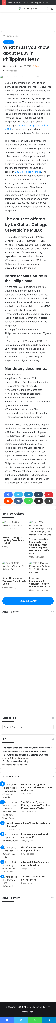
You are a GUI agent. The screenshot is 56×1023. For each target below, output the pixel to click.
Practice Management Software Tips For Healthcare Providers (41, 582)
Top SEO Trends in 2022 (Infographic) (33, 878)
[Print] (48, 501)
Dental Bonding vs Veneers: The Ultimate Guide (14, 581)
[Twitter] (18, 494)
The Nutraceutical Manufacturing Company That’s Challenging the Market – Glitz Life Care (39, 546)
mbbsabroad (10, 66)
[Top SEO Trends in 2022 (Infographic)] (10, 881)
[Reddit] (8, 501)
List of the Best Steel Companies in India (32, 849)
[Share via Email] (38, 501)
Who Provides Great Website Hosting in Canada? (28, 825)
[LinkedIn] (28, 494)
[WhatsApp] (28, 501)
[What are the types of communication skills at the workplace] (10, 791)
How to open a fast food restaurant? (34, 836)
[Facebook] (8, 494)
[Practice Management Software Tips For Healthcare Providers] (41, 568)
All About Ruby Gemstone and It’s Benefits (35, 864)
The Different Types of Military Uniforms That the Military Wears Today (35, 805)
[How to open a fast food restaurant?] (10, 838)
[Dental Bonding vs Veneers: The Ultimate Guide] (14, 568)
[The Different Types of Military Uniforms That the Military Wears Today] (10, 810)
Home (8, 36)
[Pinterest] (48, 494)
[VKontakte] (18, 501)
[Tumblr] (38, 494)
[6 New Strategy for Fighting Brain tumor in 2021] (14, 527)
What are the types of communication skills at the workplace (36, 787)
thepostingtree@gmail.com (14, 764)
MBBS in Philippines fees (27, 171)
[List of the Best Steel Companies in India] (10, 852)
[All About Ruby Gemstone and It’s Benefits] (10, 867)
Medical (16, 36)
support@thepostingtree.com (16, 758)
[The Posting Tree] (28, 8)
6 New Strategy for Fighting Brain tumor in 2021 (13, 540)
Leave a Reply (28, 600)
